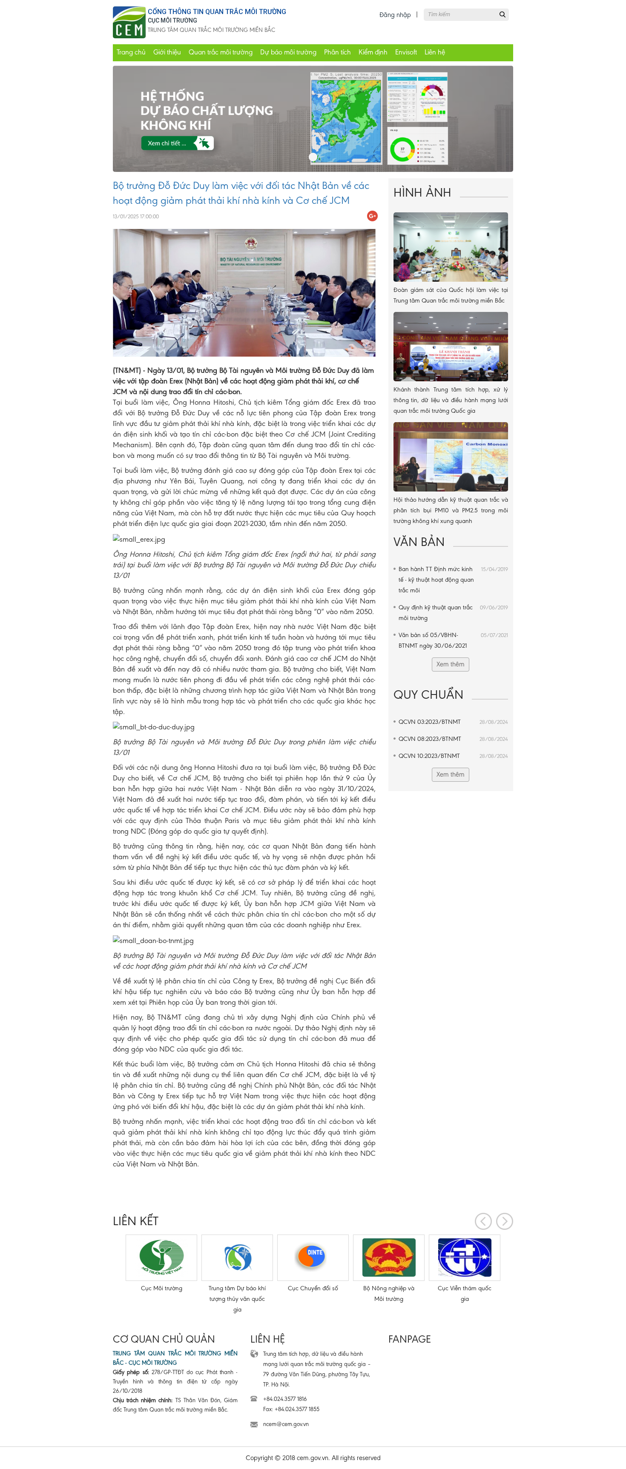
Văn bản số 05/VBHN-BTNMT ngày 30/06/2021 (453, 640)
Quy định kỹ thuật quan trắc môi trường (453, 612)
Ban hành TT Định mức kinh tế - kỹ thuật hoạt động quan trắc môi (453, 579)
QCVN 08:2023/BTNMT (453, 739)
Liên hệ (435, 52)
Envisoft (406, 52)
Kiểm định (373, 52)
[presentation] (483, 1221)
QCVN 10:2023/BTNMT (453, 756)
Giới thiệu (167, 52)
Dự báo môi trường (288, 52)
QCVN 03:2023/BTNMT (453, 722)
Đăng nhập (395, 15)
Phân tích (337, 52)
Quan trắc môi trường (221, 52)
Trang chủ (131, 52)
